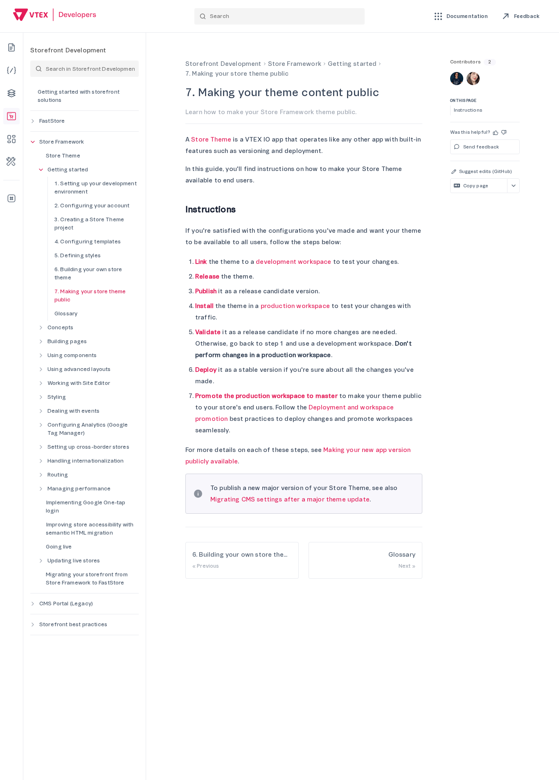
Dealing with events (73, 410)
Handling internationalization (85, 460)
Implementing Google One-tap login (85, 506)
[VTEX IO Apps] (11, 139)
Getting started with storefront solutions (78, 95)
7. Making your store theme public (90, 295)
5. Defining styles (77, 255)
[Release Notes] (11, 198)
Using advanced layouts (79, 369)
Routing (57, 474)
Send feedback (481, 147)
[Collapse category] (33, 142)
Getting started (67, 169)
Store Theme (63, 155)
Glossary (65, 313)
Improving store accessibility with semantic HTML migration (89, 528)
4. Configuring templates (87, 241)
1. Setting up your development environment (95, 187)
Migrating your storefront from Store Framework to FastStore (87, 578)
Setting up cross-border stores (88, 446)
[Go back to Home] (55, 15)
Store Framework (61, 141)
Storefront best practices (73, 624)
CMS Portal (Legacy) (66, 603)
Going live (59, 546)
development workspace (293, 262)
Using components (72, 355)
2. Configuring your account (91, 205)
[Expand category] (33, 121)
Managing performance (78, 488)
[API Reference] (11, 70)
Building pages (67, 341)
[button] (496, 132)
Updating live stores (73, 560)
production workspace (295, 306)
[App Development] (11, 93)
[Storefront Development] (11, 116)
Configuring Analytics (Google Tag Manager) (87, 428)
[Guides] (11, 47)
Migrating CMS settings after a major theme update (290, 499)
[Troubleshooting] (11, 162)
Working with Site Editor (78, 383)
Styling (56, 396)
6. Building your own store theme (88, 273)
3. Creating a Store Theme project (89, 223)
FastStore (52, 120)
